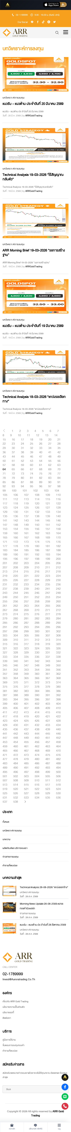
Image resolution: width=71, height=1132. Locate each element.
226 (15, 580)
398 (58, 699)
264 (37, 606)
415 (47, 712)
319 (47, 644)
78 (4, 478)
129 (5, 512)
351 (5, 670)
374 (58, 682)
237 (5, 589)
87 (22, 482)
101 (24, 491)
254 (58, 597)
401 (26, 704)
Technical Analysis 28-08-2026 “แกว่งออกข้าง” (44, 887)
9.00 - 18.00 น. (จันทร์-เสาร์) (47, 15)
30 (13, 448)
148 (15, 525)
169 (47, 538)
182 (58, 546)
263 (26, 606)
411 (5, 712)
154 (15, 529)
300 (37, 631)
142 (15, 521)
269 (26, 610)
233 (26, 585)
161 (26, 533)
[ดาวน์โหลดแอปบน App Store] (55, 5)
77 (58, 474)
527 (26, 793)
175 (47, 542)
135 (5, 516)
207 (5, 567)
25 (31, 444)
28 (58, 444)
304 (15, 636)
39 (31, 452)
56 (58, 461)
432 (37, 725)
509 (26, 780)
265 (47, 606)
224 (58, 576)
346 (15, 665)
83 (49, 478)
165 (5, 538)
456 (37, 742)
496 (15, 772)
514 (15, 785)
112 (15, 499)
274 (15, 614)
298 (15, 631)
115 (47, 499)
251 (26, 597)
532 (15, 798)
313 (47, 640)
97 (49, 486)
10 (19, 435)
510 (37, 780)
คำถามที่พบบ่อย (10, 865)
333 (5, 657)
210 (37, 567)
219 (5, 576)
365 (26, 678)
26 (40, 444)
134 (58, 512)
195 (5, 559)
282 (37, 619)
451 (47, 738)
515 (26, 785)
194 (58, 555)
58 (13, 465)
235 (47, 585)
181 (47, 546)
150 (37, 525)
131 (26, 512)
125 (26, 508)
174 (37, 542)
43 (4, 457)
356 (58, 670)
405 (5, 708)
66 (22, 469)
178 (15, 546)
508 (15, 780)
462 (37, 746)
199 (47, 559)
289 (47, 623)
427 (47, 721)
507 (5, 780)
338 (58, 657)
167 (26, 538)
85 (4, 482)
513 (5, 785)
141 (5, 521)
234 (37, 585)
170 (58, 538)
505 (47, 776)
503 (26, 776)
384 (37, 691)
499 (47, 772)
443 (26, 734)
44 (13, 457)
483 (5, 763)
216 (37, 572)
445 (47, 734)
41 (49, 452)
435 (5, 729)
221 (26, 576)
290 (58, 623)
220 (15, 576)
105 (5, 495)
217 (47, 572)
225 (5, 580)
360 (37, 674)
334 (15, 657)
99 (4, 491)
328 (15, 653)
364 (15, 678)
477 (5, 759)
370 (15, 682)
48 (49, 457)
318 (37, 644)
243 (5, 593)
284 (58, 619)
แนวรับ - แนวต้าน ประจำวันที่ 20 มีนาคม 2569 (33, 103)
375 (5, 687)
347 (26, 665)
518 (58, 785)
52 (22, 461)
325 (47, 648)
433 (47, 725)
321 (5, 648)
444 (37, 734)
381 (5, 691)
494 (58, 768)
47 (40, 457)
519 (5, 789)
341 (26, 661)
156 (37, 529)
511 (47, 780)
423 (5, 721)
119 (26, 504)
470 (58, 751)
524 (58, 789)
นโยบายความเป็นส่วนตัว (14, 1007)
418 (15, 717)
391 (47, 695)
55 (49, 461)
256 (15, 602)
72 (13, 474)
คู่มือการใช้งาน (9, 1040)
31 (22, 448)
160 (15, 533)
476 (58, 755)
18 (31, 440)
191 (26, 555)
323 (26, 648)
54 (40, 461)
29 (4, 448)
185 (26, 550)
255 (5, 602)
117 (5, 504)
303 (5, 636)
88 (31, 482)
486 (37, 763)
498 (37, 772)
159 (5, 533)
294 (37, 627)
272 (58, 610)
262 (15, 606)
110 (58, 495)
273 (5, 614)
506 (58, 776)
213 (5, 572)
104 (56, 491)
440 (58, 729)
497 (26, 772)
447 (5, 738)
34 (49, 448)
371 (26, 682)
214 (15, 572)
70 (58, 469)
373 (47, 682)
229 (47, 580)
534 (37, 798)
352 (15, 670)
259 (47, 602)
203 (26, 563)
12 (37, 435)
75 (40, 474)
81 (31, 478)
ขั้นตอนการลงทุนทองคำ (13, 1045)
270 (37, 610)
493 (47, 768)
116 (58, 499)
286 (15, 623)
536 (58, 798)
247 (47, 593)
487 (47, 763)
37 (13, 452)
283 (47, 619)
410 (58, 708)
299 (26, 631)
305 (26, 636)
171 (5, 542)
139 (47, 516)
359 (26, 674)
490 (15, 768)
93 (13, 486)
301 (47, 631)
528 (37, 793)
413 (26, 712)
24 (22, 444)
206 (58, 563)
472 (15, 755)
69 (49, 469)
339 (5, 661)
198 (37, 559)
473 (26, 755)
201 (5, 563)
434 (58, 725)
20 (49, 440)
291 (5, 627)
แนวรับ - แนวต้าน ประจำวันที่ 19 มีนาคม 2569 (33, 325)
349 (47, 665)
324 (37, 648)
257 (26, 602)
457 (47, 742)
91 (58, 482)
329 (26, 653)
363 (5, 678)
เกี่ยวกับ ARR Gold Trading (15, 1001)
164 (58, 533)
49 (58, 457)
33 (40, 448)
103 (46, 491)
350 (58, 665)
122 (58, 504)
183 (5, 550)
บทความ (6, 839)
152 (58, 525)
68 (40, 469)
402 (37, 704)
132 (37, 512)
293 (26, 627)
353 (26, 670)
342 (37, 661)
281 (26, 619)
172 (15, 542)
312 (37, 640)
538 (15, 802)
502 (15, 776)
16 (13, 440)
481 (47, 759)
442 (15, 734)
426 (37, 721)
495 (5, 772)
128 (58, 508)
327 (5, 653)
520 (15, 789)
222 (37, 576)
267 (5, 610)
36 (4, 452)
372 (37, 682)
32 (31, 448)
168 (37, 538)
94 (22, 486)
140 (58, 516)
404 (58, 704)
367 (47, 678)
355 (47, 670)
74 (31, 474)
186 (37, 550)
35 (58, 448)
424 (15, 721)
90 (49, 482)
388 (15, 695)
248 (58, 593)
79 (13, 478)
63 (58, 465)
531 (5, 798)
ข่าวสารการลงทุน (10, 857)
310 (15, 640)
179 (26, 546)
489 (5, 768)
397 (47, 699)
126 (37, 508)
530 (58, 793)
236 (58, 585)
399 (5, 704)
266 (58, 606)
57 (4, 465)
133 (47, 512)
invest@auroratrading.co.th (19, 979)
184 (15, 550)
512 (58, 780)
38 (22, 452)
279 (5, 619)
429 (5, 725)
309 (5, 640)
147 (5, 525)
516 (37, 785)
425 (26, 721)
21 (58, 440)
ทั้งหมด (6, 822)
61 (40, 465)
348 (37, 665)
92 (4, 486)
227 (26, 580)
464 (58, 746)
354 (37, 670)
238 (15, 589)
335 (26, 657)
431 (26, 725)
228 (37, 580)
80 (22, 478)
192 (37, 555)
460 (15, 746)
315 (5, 644)
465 (5, 751)
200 (58, 559)
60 (31, 465)
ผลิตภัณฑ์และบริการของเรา (15, 848)
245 (26, 593)
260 (58, 602)
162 (37, 533)
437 (26, 729)
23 (13, 444)
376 (15, 687)
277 (47, 614)
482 (58, 759)
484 (15, 763)
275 (26, 614)
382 (15, 691)
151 (47, 525)
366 (37, 678)
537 (5, 802)
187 (47, 550)
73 (22, 474)
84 (58, 478)
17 (22, 440)
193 (47, 555)
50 (4, 461)
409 (47, 708)
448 (15, 738)
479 (26, 759)
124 (15, 508)
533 (26, 798)
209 (26, 567)
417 (5, 717)
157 (47, 529)
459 (5, 746)
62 (49, 465)
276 (37, 614)
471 (5, 755)
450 (37, 738)
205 (47, 563)
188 (58, 550)
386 (58, 691)
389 (26, 695)
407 (26, 708)
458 (58, 742)
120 (37, 504)
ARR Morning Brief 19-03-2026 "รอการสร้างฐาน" (34, 252)
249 (5, 597)
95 (31, 486)
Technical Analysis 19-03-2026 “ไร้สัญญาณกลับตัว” (33, 177)
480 (37, 759)
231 (5, 585)
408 (37, 708)
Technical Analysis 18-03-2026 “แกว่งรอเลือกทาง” (34, 399)
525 (5, 793)
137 (26, 516)
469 (47, 751)
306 (37, 636)
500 (58, 772)
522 (37, 789)
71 (4, 474)
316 (15, 644)
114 (37, 499)
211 (47, 567)
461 (26, 746)
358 (15, 674)
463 (47, 746)
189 (5, 555)
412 (15, 712)
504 (37, 776)
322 (15, 648)
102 (35, 491)
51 (13, 461)
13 (46, 435)
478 (15, 759)
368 (58, 678)
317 (26, 644)
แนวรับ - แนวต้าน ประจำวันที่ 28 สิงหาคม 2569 (43, 925)
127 (47, 508)
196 (15, 559)
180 (37, 546)
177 (5, 546)
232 (15, 585)
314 (58, 640)
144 (37, 521)
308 (58, 636)
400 (15, 704)
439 (47, 729)
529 (47, 793)
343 (47, 661)
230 (58, 580)
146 (58, 521)
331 (47, 653)
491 (26, 768)
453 (5, 742)
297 (5, 631)
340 (15, 661)
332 (58, 653)
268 (15, 610)
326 (58, 648)
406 (15, 708)
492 (37, 768)
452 (58, 738)
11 (28, 435)
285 (5, 623)
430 (15, 725)
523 (47, 789)
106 (15, 495)
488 (58, 763)
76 (49, 474)
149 (26, 525)
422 (58, 717)
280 (15, 619)
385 (47, 691)
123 (5, 508)
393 (5, 699)
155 (26, 529)
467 (26, 751)
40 (40, 452)
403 (47, 704)
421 (47, 717)
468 (37, 751)
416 (58, 712)
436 (15, 729)
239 (26, 589)
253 (47, 597)
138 (37, 516)
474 (37, 755)
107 (26, 495)
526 (15, 793)
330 (37, 653)
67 (31, 469)
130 (15, 512)
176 (58, 542)
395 (26, 699)
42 (58, 452)
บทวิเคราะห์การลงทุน (13, 98)
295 (47, 627)
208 (15, 567)
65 (13, 469)
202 (15, 563)
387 (5, 695)
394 (15, 699)
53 (31, 461)
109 (47, 495)
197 (26, 559)
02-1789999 (22, 15)
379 (47, 687)
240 (37, 589)
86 (13, 482)
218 (58, 572)
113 (26, 499)
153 (5, 529)
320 (58, 644)
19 (40, 440)
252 (37, 597)
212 (58, 567)
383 (26, 691)
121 (47, 504)
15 (4, 440)
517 (47, 785)
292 (15, 627)
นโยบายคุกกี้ (8, 1012)
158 (58, 529)
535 (47, 798)
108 (37, 495)
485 (26, 763)
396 (37, 699)
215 (26, 572)
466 (15, 751)
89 (40, 482)
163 (47, 533)
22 (4, 444)
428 (58, 721)
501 (5, 776)
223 (47, 576)
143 (26, 521)
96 (40, 486)
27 (49, 444)
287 (26, 623)
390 (37, 695)
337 (47, 657)
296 (58, 627)
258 (37, 602)
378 (37, 687)
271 (47, 610)
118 (15, 504)
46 (31, 457)
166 (15, 538)
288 (37, 623)
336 (37, 657)
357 (5, 674)
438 (37, 729)
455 (26, 742)
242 (58, 589)
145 (47, 521)
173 (26, 542)
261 (5, 606)
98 (58, 486)
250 (15, 597)
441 (5, 734)
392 (58, 695)
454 (15, 742)
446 (58, 734)
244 (15, 593)
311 (26, 640)
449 (26, 738)
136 (15, 516)
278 (58, 614)
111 (5, 499)
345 (5, 665)
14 (55, 435)
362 (58, 674)
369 (5, 682)
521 (26, 789)
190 (15, 555)
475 (47, 755)
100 (14, 491)
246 (37, 593)
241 (47, 589)
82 (40, 478)
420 (37, 717)
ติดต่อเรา (7, 1018)
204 (37, 563)
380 (58, 687)
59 (22, 465)
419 (26, 717)
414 (37, 712)
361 (47, 674)
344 (58, 661)
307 (47, 636)
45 (22, 457)
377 (26, 687)
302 (58, 631)
